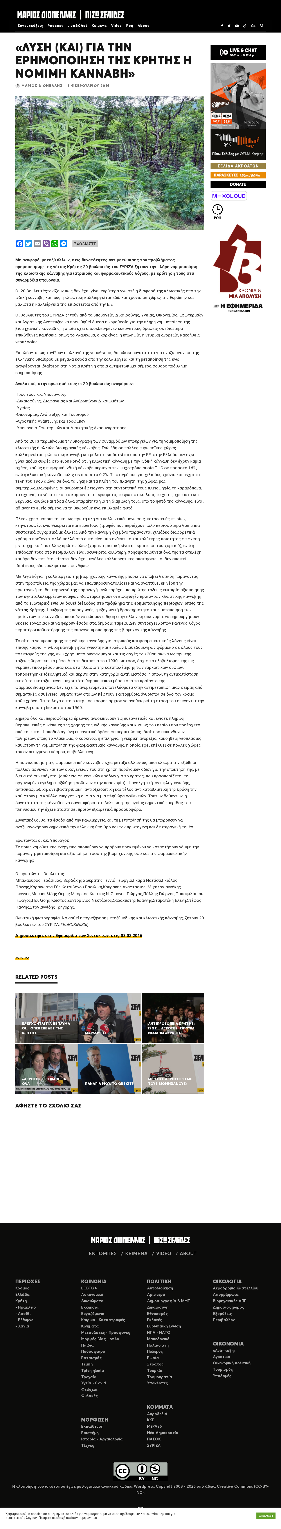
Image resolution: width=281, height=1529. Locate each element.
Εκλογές (154, 1320)
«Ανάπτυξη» (224, 1351)
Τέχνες (87, 1446)
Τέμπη (87, 1364)
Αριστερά (156, 1295)
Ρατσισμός (91, 1358)
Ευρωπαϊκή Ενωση (164, 1326)
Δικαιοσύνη (157, 1307)
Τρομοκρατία (159, 1377)
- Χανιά (22, 1326)
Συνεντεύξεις (30, 25)
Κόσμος (22, 1288)
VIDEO (163, 1253)
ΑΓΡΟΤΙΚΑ (23, 957)
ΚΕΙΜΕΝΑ (136, 1253)
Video (116, 25)
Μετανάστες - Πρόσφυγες (105, 1333)
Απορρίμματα (226, 1295)
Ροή (129, 25)
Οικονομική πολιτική (231, 1363)
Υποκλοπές (157, 1383)
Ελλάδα (22, 1295)
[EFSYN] (238, 268)
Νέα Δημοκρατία (162, 1433)
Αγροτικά (221, 1357)
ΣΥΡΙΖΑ (154, 1446)
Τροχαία (89, 1377)
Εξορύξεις (222, 1314)
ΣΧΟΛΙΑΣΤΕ (85, 243)
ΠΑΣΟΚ (154, 1439)
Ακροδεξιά (157, 1414)
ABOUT (188, 1253)
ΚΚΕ (150, 1420)
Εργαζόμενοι (92, 1314)
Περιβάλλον (224, 1320)
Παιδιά (87, 1345)
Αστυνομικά (92, 1295)
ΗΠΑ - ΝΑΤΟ (158, 1333)
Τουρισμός (223, 1370)
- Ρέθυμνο (24, 1320)
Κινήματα (90, 1326)
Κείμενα (99, 25)
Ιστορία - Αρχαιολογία (102, 1439)
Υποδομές (222, 1376)
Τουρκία (154, 1371)
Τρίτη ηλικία (92, 1371)
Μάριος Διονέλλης (42, 85)
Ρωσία (153, 1358)
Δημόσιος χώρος (228, 1307)
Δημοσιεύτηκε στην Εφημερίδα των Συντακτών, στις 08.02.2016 (78, 935)
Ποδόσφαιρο (93, 1352)
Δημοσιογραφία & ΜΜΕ (168, 1301)
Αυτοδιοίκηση (160, 1288)
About (143, 25)
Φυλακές (89, 1396)
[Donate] (238, 184)
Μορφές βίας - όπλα (100, 1339)
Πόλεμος (155, 1352)
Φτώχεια (89, 1390)
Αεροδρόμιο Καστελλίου (235, 1288)
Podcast (55, 25)
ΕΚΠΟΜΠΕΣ (103, 1253)
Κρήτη (21, 1301)
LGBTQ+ (89, 1288)
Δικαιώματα (92, 1301)
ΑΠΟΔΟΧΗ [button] (266, 1516)
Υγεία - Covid (93, 1383)
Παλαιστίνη (158, 1345)
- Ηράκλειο (25, 1307)
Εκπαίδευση (92, 1427)
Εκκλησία (90, 1307)
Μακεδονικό (158, 1339)
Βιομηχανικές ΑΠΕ (229, 1301)
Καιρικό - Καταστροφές (103, 1320)
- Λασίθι (23, 1314)
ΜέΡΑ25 (154, 1427)
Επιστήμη (90, 1433)
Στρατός (155, 1364)
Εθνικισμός (157, 1314)
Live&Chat (77, 25)
